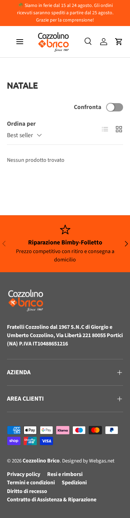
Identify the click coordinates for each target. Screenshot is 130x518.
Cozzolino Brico (41, 461)
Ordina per (21, 123)
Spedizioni (74, 482)
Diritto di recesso (27, 491)
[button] (119, 41)
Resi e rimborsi (65, 474)
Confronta (87, 107)
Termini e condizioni (31, 482)
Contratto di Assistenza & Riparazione (51, 499)
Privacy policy (23, 474)
